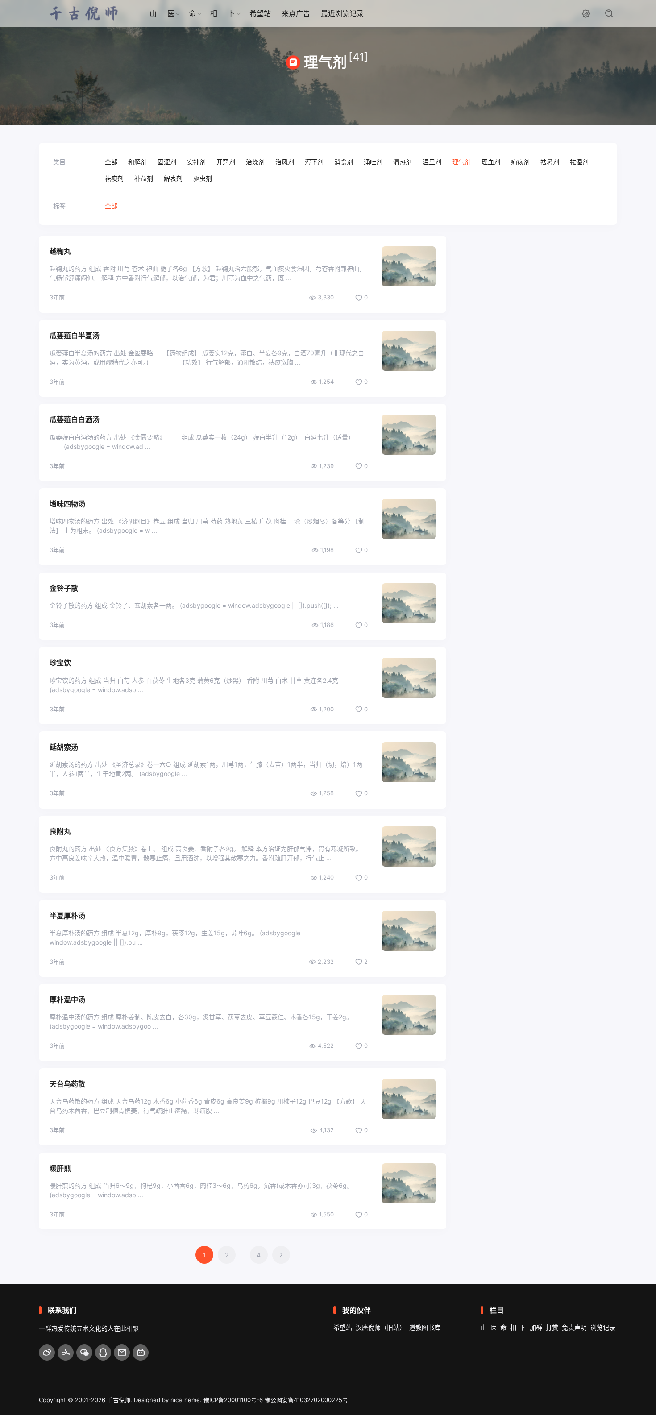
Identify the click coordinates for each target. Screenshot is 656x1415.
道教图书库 (424, 1327)
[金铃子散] (409, 603)
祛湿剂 (579, 162)
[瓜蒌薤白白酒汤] (409, 435)
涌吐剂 (373, 162)
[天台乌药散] (409, 1099)
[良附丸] (409, 846)
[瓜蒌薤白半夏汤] (409, 351)
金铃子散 (64, 588)
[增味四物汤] (409, 519)
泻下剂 (314, 162)
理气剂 (461, 162)
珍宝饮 (60, 662)
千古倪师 (118, 1399)
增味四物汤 (67, 503)
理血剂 (491, 162)
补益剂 (143, 178)
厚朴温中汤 (67, 999)
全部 (111, 162)
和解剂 (137, 162)
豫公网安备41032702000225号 (306, 1399)
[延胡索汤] (409, 762)
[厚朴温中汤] (409, 1015)
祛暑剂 (549, 162)
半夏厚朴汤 (67, 915)
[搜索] (609, 13)
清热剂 (402, 162)
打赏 (552, 1327)
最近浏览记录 (342, 13)
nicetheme (185, 1399)
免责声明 (574, 1327)
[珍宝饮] (409, 678)
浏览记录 (602, 1327)
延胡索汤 (64, 747)
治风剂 (284, 162)
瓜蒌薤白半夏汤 (75, 335)
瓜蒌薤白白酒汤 (75, 419)
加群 (536, 1327)
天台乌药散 (67, 1083)
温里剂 (432, 162)
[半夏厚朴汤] (409, 931)
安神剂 (196, 162)
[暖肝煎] (409, 1183)
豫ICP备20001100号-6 (233, 1399)
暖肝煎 (60, 1168)
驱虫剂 (202, 178)
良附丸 (60, 831)
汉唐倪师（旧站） (381, 1327)
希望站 (260, 13)
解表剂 (173, 178)
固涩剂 (167, 162)
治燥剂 (255, 162)
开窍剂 (225, 162)
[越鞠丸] (409, 266)
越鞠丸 (60, 251)
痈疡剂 (520, 162)
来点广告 (296, 13)
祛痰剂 (114, 178)
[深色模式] (586, 13)
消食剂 (343, 162)
